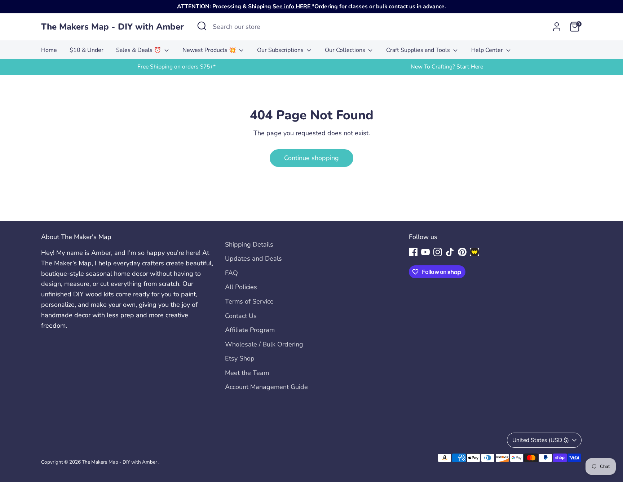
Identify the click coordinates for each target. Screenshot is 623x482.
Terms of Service (249, 301)
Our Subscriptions (281, 50)
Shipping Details (249, 244)
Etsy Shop (240, 358)
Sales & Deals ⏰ (139, 50)
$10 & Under (86, 50)
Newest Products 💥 (210, 50)
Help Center (487, 50)
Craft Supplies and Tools (418, 50)
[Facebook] (413, 252)
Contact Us (241, 315)
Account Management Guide (266, 386)
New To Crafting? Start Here (447, 67)
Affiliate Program (250, 330)
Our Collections (346, 50)
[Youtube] (425, 252)
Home (49, 50)
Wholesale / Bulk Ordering (264, 344)
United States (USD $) (540, 440)
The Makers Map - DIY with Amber (112, 26)
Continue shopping (311, 158)
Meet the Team (247, 372)
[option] (176, 67)
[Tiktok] (450, 252)
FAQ (231, 273)
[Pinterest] (462, 252)
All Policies (241, 287)
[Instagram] (437, 252)
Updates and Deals (253, 258)
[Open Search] (202, 26)
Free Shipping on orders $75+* (176, 67)
